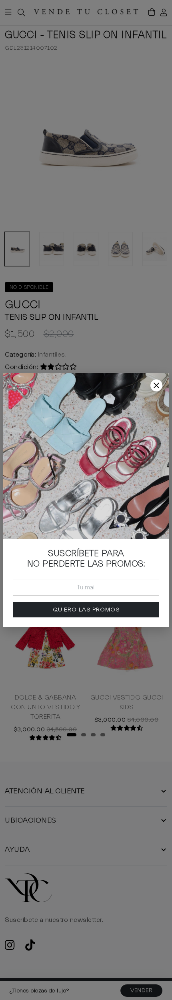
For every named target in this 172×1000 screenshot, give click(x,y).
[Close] (156, 385)
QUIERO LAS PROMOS (86, 609)
